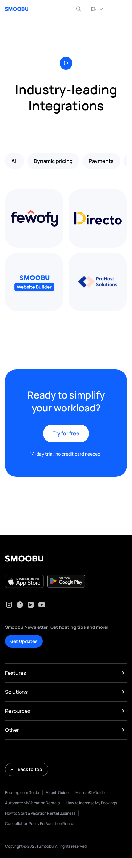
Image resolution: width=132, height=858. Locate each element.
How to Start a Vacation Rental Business (40, 813)
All (15, 161)
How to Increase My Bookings (91, 803)
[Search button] (78, 9)
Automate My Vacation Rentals (32, 803)
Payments (101, 161)
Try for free (66, 433)
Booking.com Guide (22, 792)
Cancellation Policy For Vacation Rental (39, 823)
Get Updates (23, 641)
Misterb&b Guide (90, 792)
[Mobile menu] (120, 9)
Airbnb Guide (57, 792)
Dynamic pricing (53, 161)
